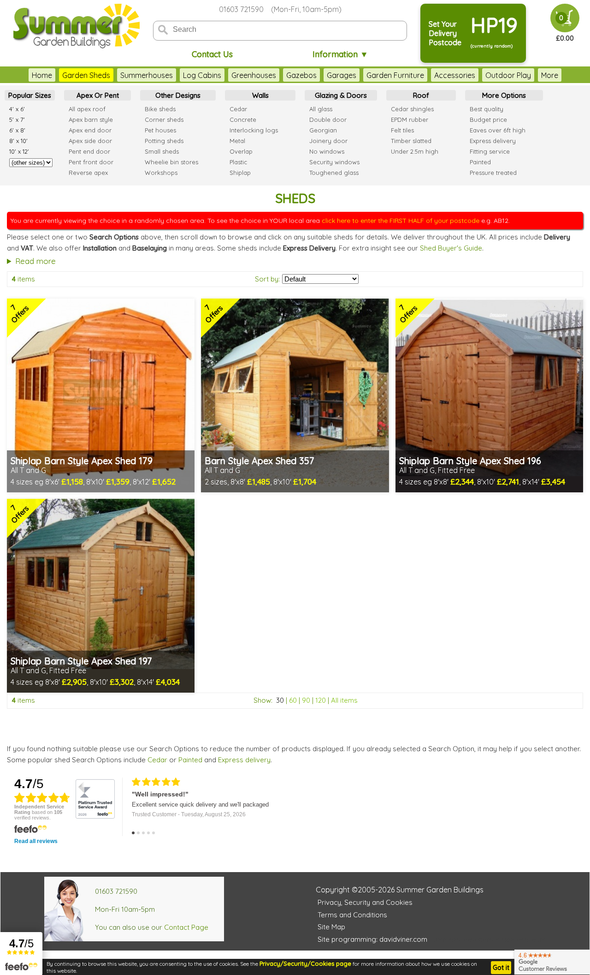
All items (344, 700)
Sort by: (267, 279)
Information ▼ (340, 54)
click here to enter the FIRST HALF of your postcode (400, 220)
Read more (35, 261)
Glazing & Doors (341, 95)
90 (306, 700)
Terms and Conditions (352, 914)
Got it (501, 967)
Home (42, 75)
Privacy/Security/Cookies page (305, 963)
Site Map (331, 926)
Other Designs (178, 95)
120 (320, 700)
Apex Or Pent (98, 95)
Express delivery (244, 759)
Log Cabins (202, 75)
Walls (260, 95)
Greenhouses (253, 75)
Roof (421, 95)
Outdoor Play (508, 75)
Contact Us (212, 54)
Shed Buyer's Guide (451, 248)
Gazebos (301, 75)
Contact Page (186, 927)
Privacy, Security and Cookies (365, 902)
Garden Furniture (395, 75)
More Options (504, 95)
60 (293, 700)
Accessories (454, 75)
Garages (341, 75)
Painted (190, 759)
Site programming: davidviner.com (372, 939)
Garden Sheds (86, 75)
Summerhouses (146, 75)
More (549, 75)
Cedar (157, 759)
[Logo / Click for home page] (75, 26)
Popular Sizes (29, 95)
